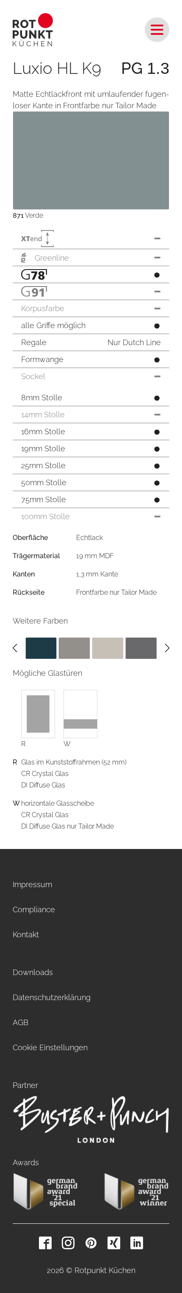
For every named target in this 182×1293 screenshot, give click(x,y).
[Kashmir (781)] (108, 648)
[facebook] (45, 1243)
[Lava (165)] (141, 648)
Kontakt (26, 934)
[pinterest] (91, 1243)
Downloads (33, 972)
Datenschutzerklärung (52, 997)
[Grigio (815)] (74, 648)
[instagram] (68, 1243)
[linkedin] (136, 1243)
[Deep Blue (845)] (41, 648)
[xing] (114, 1243)
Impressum (32, 884)
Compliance (34, 909)
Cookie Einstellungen (50, 1047)
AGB (20, 1022)
